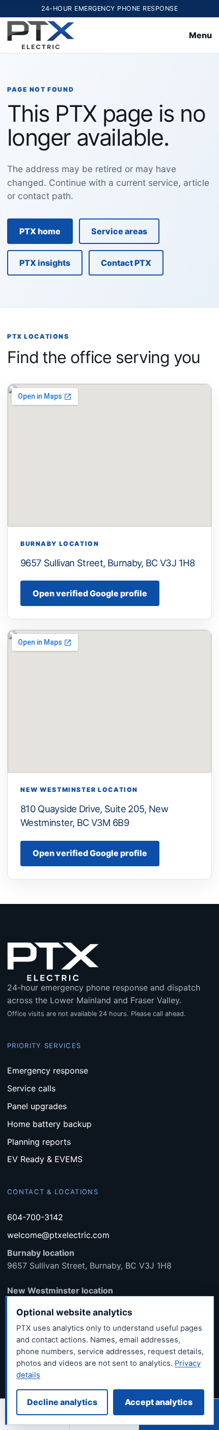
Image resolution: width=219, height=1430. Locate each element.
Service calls (31, 1088)
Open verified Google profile (90, 593)
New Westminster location (60, 1290)
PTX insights (44, 263)
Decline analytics (62, 1402)
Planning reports (39, 1142)
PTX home (40, 231)
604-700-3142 (35, 1217)
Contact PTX (126, 263)
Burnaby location (40, 1253)
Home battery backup (49, 1124)
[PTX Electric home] (40, 35)
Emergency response (47, 1070)
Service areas (119, 231)
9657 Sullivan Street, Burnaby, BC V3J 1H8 (107, 562)
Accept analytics (159, 1402)
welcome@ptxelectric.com (58, 1235)
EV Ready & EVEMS (45, 1159)
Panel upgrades (37, 1106)
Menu (200, 35)
